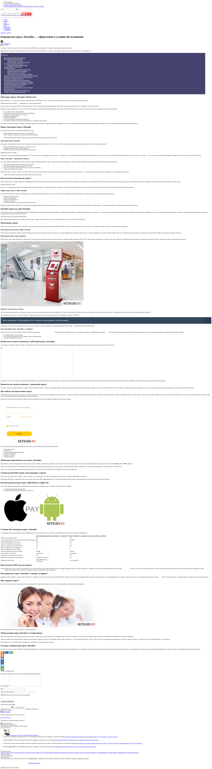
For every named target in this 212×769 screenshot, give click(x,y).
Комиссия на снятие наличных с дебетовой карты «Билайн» (21, 75)
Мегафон (6, 24)
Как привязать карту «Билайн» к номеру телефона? (18, 87)
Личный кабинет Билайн (66, 752)
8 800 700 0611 (6, 712)
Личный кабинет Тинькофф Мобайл (97, 752)
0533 (160, 577)
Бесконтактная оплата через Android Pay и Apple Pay (19, 83)
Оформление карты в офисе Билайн (17, 65)
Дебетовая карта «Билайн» (14, 61)
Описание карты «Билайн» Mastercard (15, 58)
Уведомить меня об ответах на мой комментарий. (16, 695)
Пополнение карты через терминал (17, 71)
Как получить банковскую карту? (13, 63)
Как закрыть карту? (9, 89)
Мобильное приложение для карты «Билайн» (17, 80)
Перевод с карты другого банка (16, 72)
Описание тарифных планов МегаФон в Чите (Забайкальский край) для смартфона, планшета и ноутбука (91, 736)
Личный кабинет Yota (80, 752)
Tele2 (5, 19)
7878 (106, 332)
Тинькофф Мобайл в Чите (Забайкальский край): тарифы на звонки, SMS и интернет (74, 746)
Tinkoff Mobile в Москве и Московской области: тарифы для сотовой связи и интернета (77, 740)
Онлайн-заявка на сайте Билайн (13, 66)
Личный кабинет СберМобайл (116, 752)
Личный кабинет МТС (37, 752)
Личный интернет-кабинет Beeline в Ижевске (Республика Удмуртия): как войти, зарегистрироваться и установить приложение (110, 743)
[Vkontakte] (4, 652)
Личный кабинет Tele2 (7, 752)
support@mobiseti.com (34, 763)
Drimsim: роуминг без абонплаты (13, 5)
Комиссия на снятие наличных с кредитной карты (18, 77)
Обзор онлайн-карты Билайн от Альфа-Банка (17, 90)
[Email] (12, 652)
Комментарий (5, 686)
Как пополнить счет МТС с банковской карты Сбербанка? (24, 735)
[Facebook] (7, 652)
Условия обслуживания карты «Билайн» (15, 84)
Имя (2, 688)
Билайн (6, 21)
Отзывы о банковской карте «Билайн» (15, 92)
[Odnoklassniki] (2, 652)
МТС (5, 25)
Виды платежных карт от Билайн (13, 59)
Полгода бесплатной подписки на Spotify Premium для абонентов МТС (24, 6)
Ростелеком (7, 27)
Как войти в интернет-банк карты (13, 78)
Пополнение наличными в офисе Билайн (19, 69)
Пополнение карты (9, 68)
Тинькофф (7, 28)
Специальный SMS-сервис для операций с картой (18, 81)
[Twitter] (9, 652)
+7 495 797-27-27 (6, 717)
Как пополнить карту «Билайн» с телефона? (19, 74)
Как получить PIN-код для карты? (13, 86)
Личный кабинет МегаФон (51, 752)
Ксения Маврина (5, 43)
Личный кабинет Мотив (132, 752)
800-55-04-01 (125, 568)
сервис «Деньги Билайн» (47, 332)
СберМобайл (7, 30)
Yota (5, 22)
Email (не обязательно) (7, 692)
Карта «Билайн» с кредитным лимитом (18, 62)
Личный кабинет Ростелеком (22, 752)
